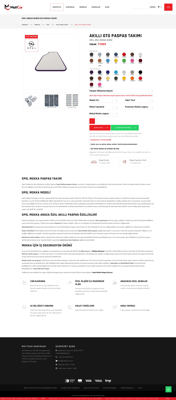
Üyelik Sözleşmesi (127, 388)
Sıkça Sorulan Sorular (91, 388)
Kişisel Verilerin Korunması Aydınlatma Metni (40, 388)
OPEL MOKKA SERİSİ (62, 24)
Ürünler (37, 24)
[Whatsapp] (169, 389)
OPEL (48, 24)
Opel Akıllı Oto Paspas (41, 268)
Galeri (140, 388)
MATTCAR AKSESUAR (82, 395)
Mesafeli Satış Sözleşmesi (70, 388)
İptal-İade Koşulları (110, 388)
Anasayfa (25, 24)
